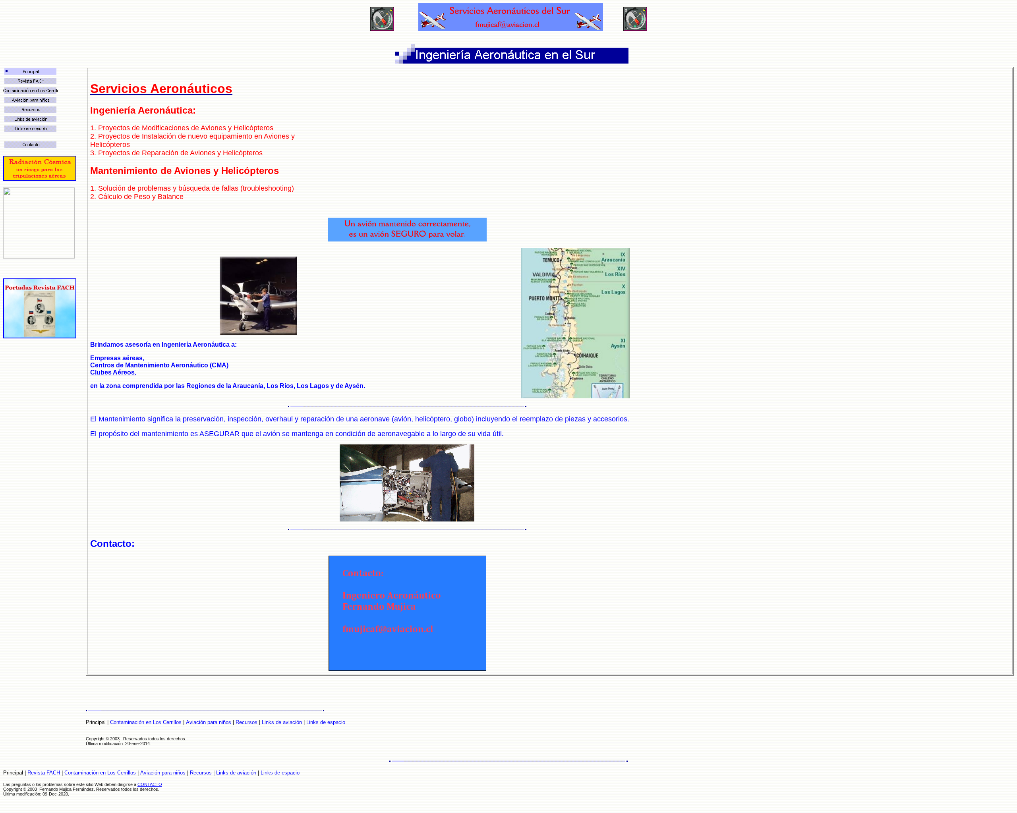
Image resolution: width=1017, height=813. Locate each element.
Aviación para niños (208, 722)
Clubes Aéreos (112, 372)
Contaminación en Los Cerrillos (146, 722)
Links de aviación (282, 722)
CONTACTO (149, 784)
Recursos (246, 722)
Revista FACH (43, 773)
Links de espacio (325, 722)
